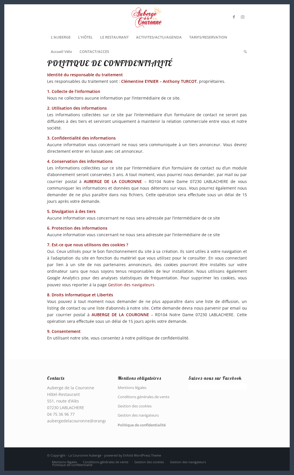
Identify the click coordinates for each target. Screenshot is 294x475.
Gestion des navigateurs (131, 284)
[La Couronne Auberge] (147, 17)
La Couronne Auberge (84, 455)
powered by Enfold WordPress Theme (132, 455)
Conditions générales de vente (143, 396)
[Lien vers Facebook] (234, 17)
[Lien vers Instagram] (242, 17)
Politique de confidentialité (142, 425)
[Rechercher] (243, 51)
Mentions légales (132, 387)
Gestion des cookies (135, 406)
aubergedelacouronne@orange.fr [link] (79, 421)
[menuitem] (60, 37)
